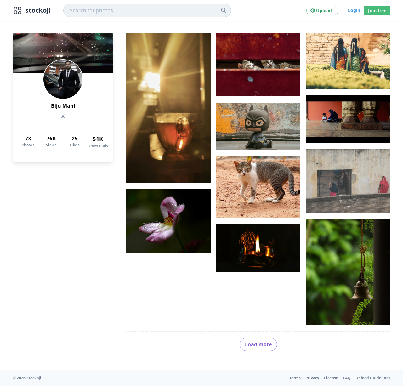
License (331, 378)
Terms (295, 378)
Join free (377, 11)
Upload (325, 11)
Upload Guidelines (372, 378)
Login (354, 10)
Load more (258, 344)
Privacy (312, 378)
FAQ (347, 378)
